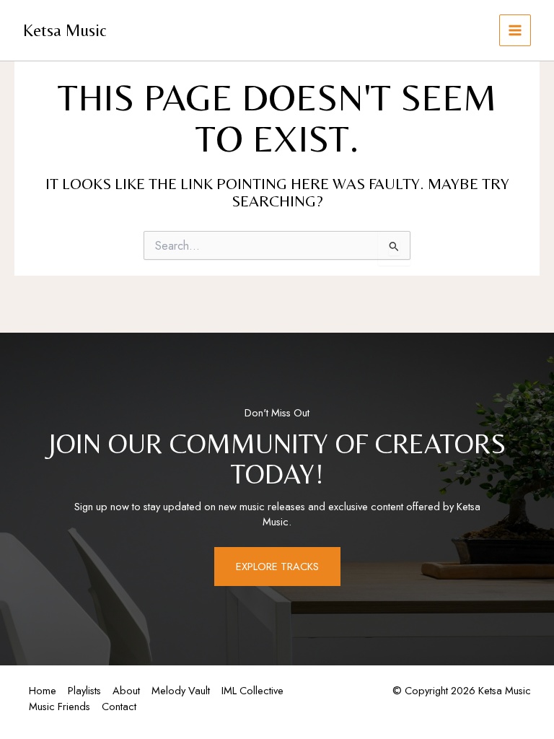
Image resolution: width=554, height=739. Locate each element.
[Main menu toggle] (515, 30)
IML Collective (252, 690)
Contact (119, 706)
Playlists (84, 690)
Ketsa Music (65, 30)
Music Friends (59, 706)
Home (42, 690)
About (126, 690)
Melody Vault (180, 690)
